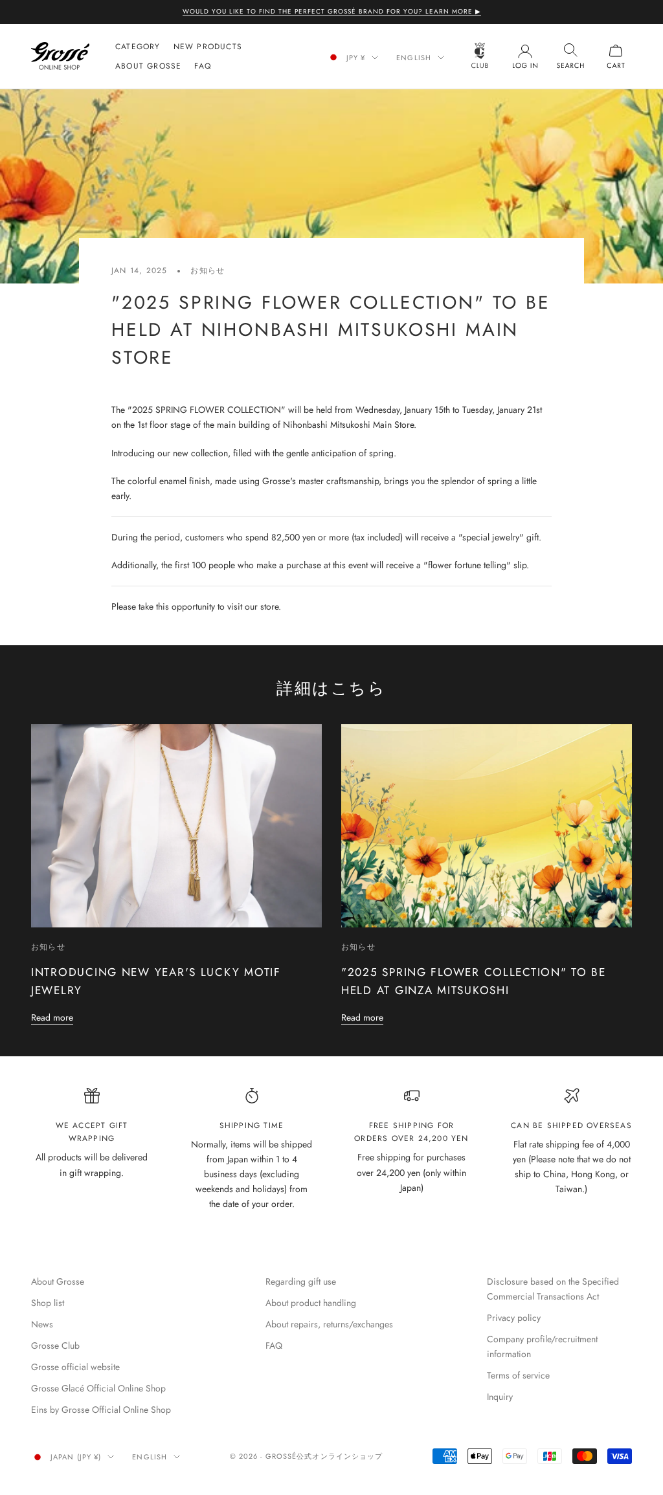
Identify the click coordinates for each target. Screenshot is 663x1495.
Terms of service (518, 1375)
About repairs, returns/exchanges (329, 1324)
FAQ (202, 66)
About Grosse (148, 66)
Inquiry (500, 1396)
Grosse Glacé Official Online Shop (98, 1388)
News (42, 1324)
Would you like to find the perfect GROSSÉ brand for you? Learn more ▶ (332, 11)
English (413, 57)
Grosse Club (55, 1345)
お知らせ (207, 270)
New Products (208, 46)
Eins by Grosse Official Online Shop (101, 1409)
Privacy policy (514, 1317)
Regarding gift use (300, 1281)
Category (138, 46)
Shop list (47, 1302)
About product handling (310, 1302)
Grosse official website (75, 1366)
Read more (52, 1017)
